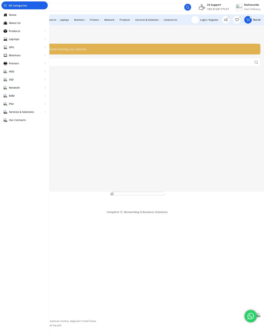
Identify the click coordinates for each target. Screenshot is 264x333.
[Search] (187, 7)
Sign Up (18, 266)
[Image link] (137, 200)
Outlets (18, 285)
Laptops (19, 228)
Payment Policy (23, 297)
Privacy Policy (22, 309)
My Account (21, 273)
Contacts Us (21, 279)
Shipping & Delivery (25, 303)
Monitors (19, 234)
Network (19, 247)
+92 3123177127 (218, 9)
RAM (17, 253)
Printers (18, 241)
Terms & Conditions (26, 291)
